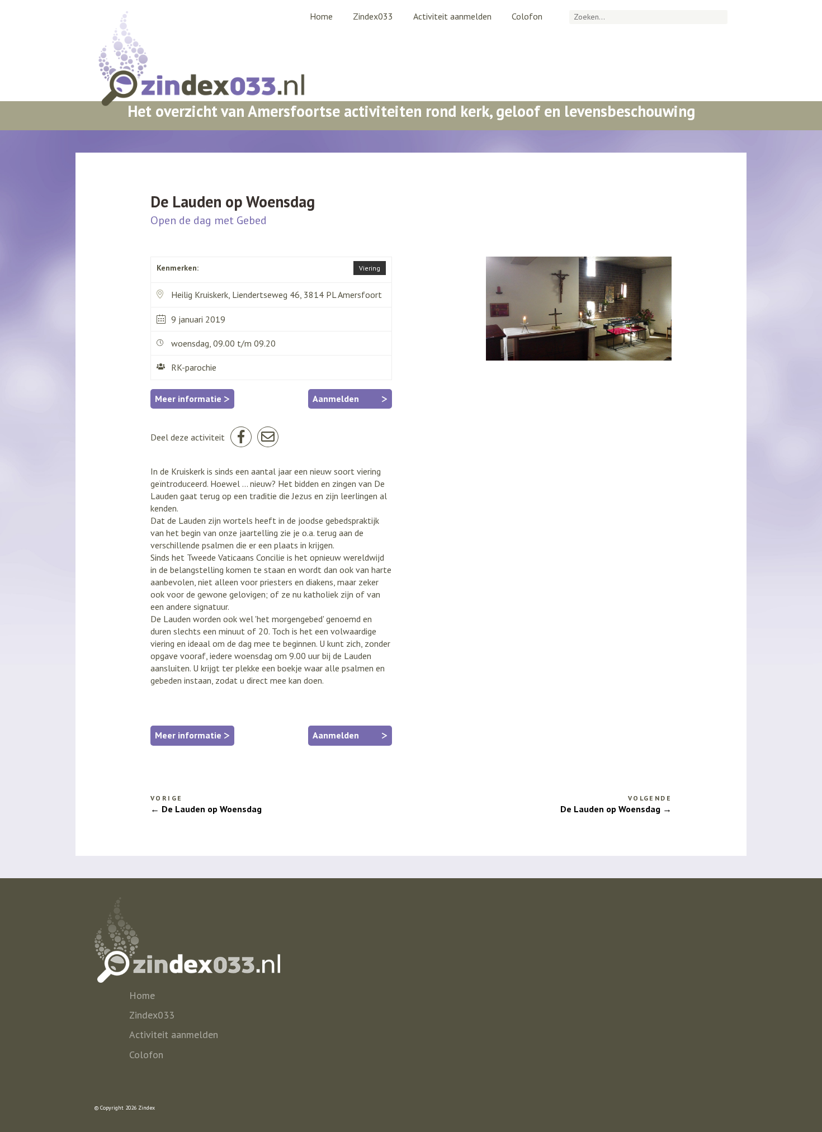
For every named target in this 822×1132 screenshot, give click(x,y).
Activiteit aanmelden (452, 16)
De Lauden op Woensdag (212, 808)
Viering (369, 268)
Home (321, 16)
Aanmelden (350, 398)
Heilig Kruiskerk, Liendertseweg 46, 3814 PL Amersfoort (276, 294)
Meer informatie (192, 398)
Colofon (527, 16)
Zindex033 (373, 16)
